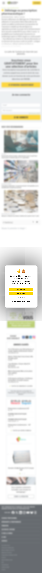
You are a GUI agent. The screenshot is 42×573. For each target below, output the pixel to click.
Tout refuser (21, 293)
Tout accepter (21, 289)
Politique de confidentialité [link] (21, 301)
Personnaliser (21, 297)
